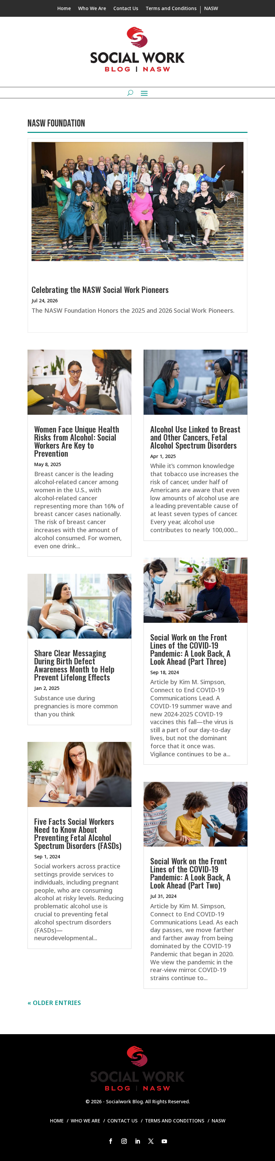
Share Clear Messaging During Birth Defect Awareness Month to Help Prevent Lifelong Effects (74, 665)
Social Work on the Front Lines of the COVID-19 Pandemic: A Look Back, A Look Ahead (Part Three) (190, 649)
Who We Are (92, 8)
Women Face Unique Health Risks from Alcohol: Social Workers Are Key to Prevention (76, 441)
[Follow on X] (151, 1141)
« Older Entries (54, 1003)
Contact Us (125, 8)
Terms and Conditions (171, 8)
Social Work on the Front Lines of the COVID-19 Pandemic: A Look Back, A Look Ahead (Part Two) (190, 873)
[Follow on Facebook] (110, 1141)
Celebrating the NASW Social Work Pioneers (100, 289)
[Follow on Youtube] (164, 1141)
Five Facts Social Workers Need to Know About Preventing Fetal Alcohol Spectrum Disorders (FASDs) (77, 833)
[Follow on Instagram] (124, 1141)
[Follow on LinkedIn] (137, 1141)
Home (64, 8)
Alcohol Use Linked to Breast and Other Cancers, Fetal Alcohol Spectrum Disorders (195, 437)
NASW (211, 8)
